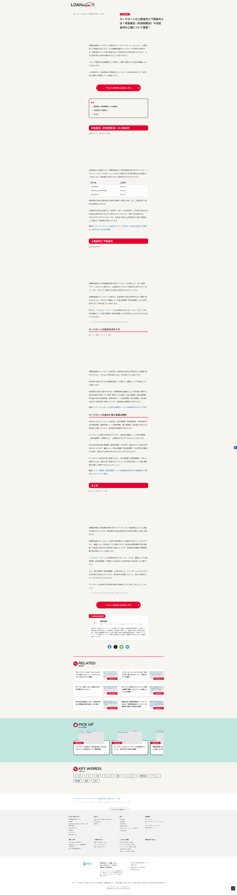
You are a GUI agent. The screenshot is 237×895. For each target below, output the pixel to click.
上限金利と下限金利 (100, 110)
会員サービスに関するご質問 (127, 851)
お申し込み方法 (72, 827)
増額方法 (96, 823)
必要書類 (71, 830)
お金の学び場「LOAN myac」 (106, 798)
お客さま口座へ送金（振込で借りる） (103, 819)
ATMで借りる (97, 821)
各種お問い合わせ (150, 839)
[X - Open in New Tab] (115, 648)
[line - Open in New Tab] (121, 648)
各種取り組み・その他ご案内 (138, 867)
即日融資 (77, 781)
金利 (118, 798)
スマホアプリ (72, 832)
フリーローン (155, 776)
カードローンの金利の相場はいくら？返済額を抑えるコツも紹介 (123, 407)
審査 (86, 781)
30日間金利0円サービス (74, 819)
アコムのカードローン (104, 310)
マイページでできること (100, 844)
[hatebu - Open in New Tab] (127, 648)
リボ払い (95, 781)
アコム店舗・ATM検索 (74, 842)
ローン (89, 776)
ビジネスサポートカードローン (153, 825)
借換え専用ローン (149, 827)
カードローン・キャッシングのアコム (84, 798)
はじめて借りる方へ (74, 816)
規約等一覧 (133, 865)
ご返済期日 (122, 821)
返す (121, 816)
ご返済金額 (122, 823)
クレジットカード (129, 776)
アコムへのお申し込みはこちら (118, 87)
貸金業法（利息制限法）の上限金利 (105, 106)
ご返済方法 (122, 819)
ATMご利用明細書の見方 (75, 848)
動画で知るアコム (73, 834)
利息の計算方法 (123, 826)
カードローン (79, 776)
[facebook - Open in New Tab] (109, 648)
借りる (96, 816)
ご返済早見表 (123, 830)
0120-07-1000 (93, 882)
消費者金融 (143, 776)
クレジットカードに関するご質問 (128, 846)
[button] (88, 864)
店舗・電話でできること (100, 846)
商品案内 (147, 816)
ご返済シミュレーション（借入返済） (129, 828)
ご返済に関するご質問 (125, 849)
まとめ (96, 114)
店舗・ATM (72, 839)
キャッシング (108, 776)
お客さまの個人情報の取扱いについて (140, 862)
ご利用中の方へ (98, 839)
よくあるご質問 (124, 839)
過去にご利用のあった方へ (100, 842)
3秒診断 (70, 821)
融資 (118, 776)
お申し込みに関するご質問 (126, 842)
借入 (97, 776)
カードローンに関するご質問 (127, 844)
